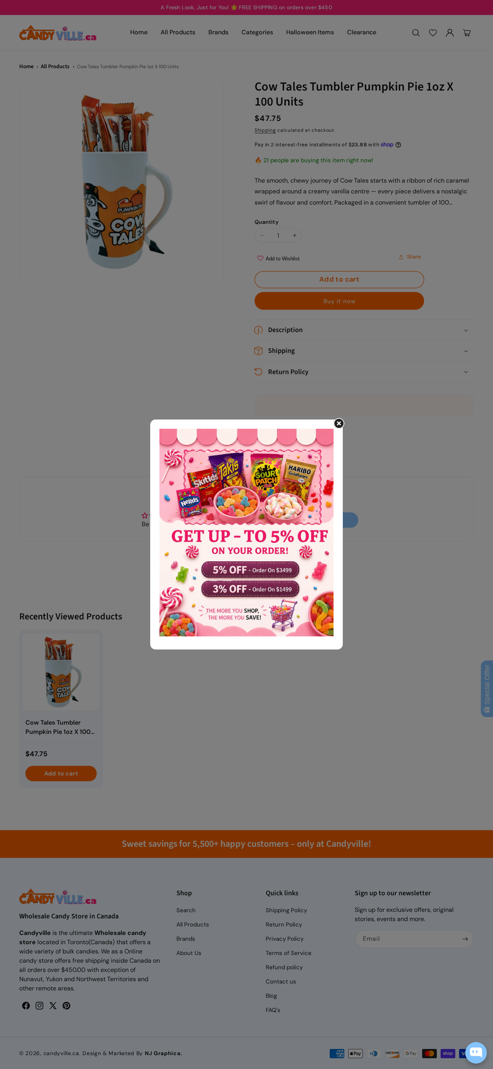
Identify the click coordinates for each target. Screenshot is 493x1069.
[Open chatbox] (476, 1053)
